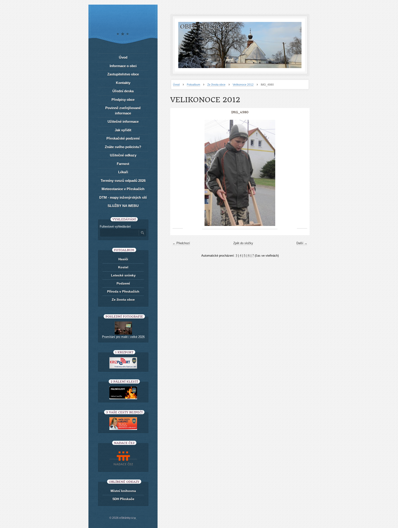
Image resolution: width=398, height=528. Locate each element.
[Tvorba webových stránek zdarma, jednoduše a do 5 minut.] (135, 518)
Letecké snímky (123, 275)
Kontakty (123, 83)
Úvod (176, 84)
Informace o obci (123, 66)
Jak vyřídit (123, 130)
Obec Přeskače (205, 26)
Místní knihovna (123, 491)
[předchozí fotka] (178, 172)
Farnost (123, 164)
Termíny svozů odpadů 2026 (123, 181)
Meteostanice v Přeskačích (123, 189)
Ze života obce (216, 84)
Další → (301, 243)
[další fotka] (302, 172)
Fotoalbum (193, 84)
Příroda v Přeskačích (123, 291)
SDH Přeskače (123, 499)
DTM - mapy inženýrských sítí (123, 197)
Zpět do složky (243, 243)
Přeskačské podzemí (123, 138)
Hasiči (123, 259)
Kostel (123, 267)
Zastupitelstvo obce (123, 74)
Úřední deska (123, 91)
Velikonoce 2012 (243, 84)
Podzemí (123, 283)
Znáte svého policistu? (123, 147)
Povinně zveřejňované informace (123, 110)
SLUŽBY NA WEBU (123, 206)
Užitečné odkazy (123, 155)
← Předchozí (181, 243)
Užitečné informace (123, 121)
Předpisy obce (123, 100)
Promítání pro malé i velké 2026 (123, 337)
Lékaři (123, 172)
